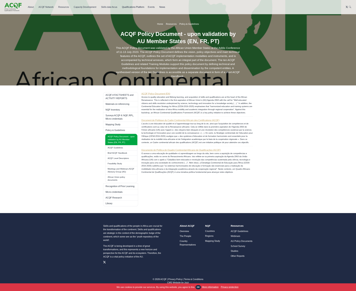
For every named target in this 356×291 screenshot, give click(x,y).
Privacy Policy (175, 279)
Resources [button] (63, 7)
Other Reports (237, 256)
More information (210, 287)
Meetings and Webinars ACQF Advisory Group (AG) (121, 170)
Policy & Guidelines (189, 24)
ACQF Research (114, 198)
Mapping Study (113, 124)
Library (109, 203)
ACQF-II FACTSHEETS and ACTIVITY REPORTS (120, 97)
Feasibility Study (115, 163)
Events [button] (151, 7)
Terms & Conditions (193, 279)
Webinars (235, 236)
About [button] (31, 7)
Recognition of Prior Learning (120, 186)
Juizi (186, 282)
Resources (171, 24)
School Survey (238, 246)
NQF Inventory (113, 110)
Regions (209, 236)
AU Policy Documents (241, 241)
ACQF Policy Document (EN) (155, 94)
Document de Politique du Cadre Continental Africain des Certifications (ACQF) (180, 120)
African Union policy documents (116, 178)
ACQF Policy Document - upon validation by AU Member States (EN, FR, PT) (121, 139)
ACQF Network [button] (46, 7)
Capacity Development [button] (85, 7)
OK (198, 287)
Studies (234, 251)
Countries (210, 231)
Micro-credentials (114, 192)
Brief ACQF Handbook (117, 153)
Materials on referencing (117, 104)
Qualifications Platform (133, 7)
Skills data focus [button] (109, 7)
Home (160, 24)
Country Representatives (188, 243)
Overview (184, 231)
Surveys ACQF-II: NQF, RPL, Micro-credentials (120, 117)
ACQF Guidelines (115, 148)
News (162, 7)
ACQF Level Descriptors (118, 158)
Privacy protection (229, 287)
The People (185, 236)
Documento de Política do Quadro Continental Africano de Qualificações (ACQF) (181, 150)
